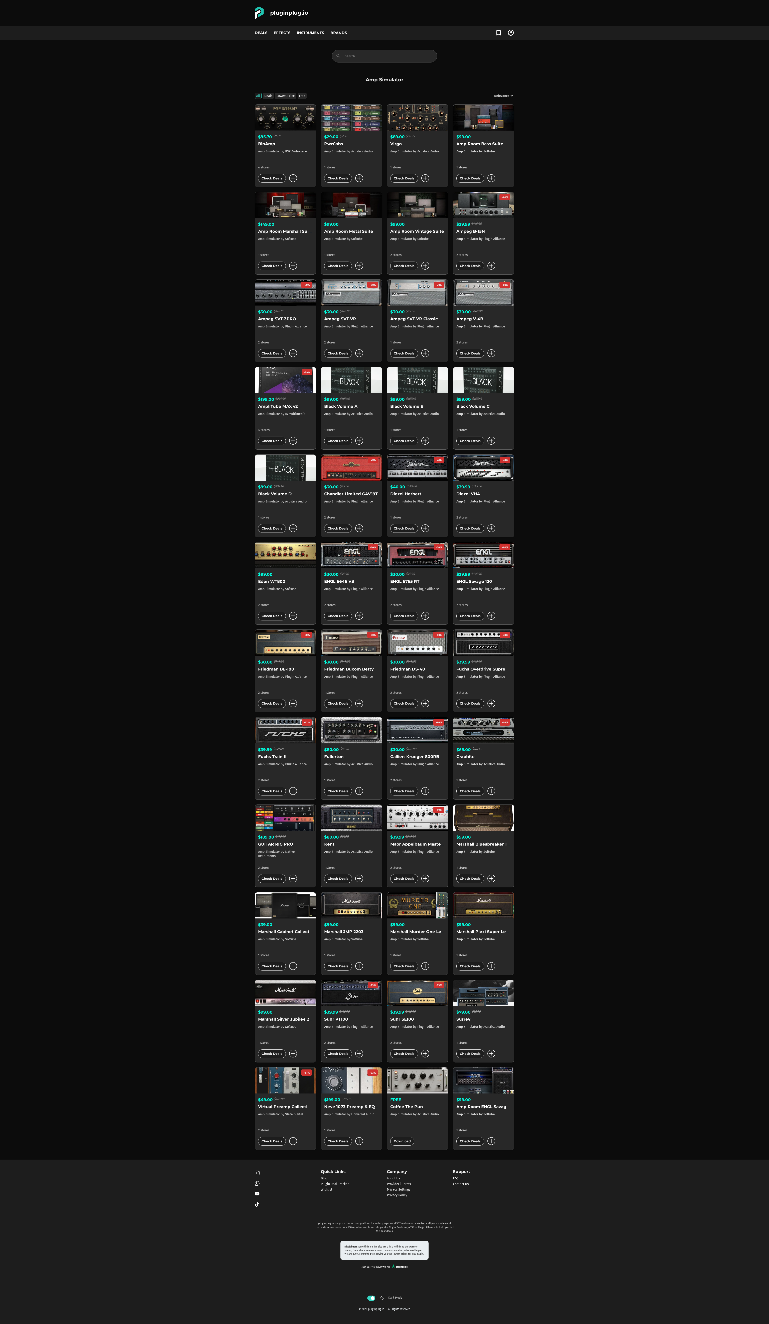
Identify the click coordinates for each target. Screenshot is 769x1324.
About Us (393, 1178)
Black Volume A (340, 406)
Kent (329, 844)
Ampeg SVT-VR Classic (414, 318)
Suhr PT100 (336, 1019)
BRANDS (338, 33)
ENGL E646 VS (339, 581)
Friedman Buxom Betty (349, 669)
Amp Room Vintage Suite (417, 231)
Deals (268, 96)
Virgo (396, 143)
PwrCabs (333, 143)
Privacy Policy (397, 1195)
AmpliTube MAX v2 (278, 406)
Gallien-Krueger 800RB (414, 756)
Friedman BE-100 (276, 669)
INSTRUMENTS (310, 33)
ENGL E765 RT (404, 581)
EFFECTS (282, 33)
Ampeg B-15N (470, 231)
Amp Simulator (269, 151)
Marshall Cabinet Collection (287, 931)
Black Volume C (472, 406)
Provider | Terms (399, 1184)
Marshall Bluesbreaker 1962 (485, 844)
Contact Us (461, 1184)
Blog (324, 1178)
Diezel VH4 (468, 493)
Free (302, 96)
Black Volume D (275, 493)
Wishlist (326, 1189)
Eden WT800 (271, 581)
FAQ (455, 1178)
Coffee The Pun (406, 1106)
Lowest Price (286, 96)
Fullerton (334, 756)
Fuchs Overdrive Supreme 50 (487, 669)
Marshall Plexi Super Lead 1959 (488, 931)
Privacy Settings (398, 1189)
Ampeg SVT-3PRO (277, 318)
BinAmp (266, 143)
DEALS (261, 33)
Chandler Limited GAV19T (351, 493)
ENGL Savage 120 (474, 581)
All (258, 96)
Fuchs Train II (272, 756)
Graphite (465, 756)
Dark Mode (391, 1297)
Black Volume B (407, 406)
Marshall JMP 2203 (343, 931)
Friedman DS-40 (407, 669)
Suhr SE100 (402, 1019)
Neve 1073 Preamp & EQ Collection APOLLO (370, 1106)
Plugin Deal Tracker (335, 1184)
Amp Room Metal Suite (348, 231)
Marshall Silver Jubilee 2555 (287, 1019)
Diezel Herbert (405, 493)
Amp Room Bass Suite (479, 143)
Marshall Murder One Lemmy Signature (432, 931)
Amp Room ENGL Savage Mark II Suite (496, 1106)
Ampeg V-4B (469, 318)
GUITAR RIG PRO (275, 844)
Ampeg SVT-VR (340, 318)
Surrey (463, 1019)
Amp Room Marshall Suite (285, 231)
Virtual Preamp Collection (285, 1106)
